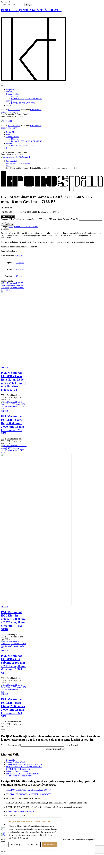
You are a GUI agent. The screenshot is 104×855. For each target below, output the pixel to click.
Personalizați (15, 844)
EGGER (4, 367)
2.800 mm (20, 262)
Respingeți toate (32, 844)
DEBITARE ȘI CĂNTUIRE (23, 103)
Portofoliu (10, 92)
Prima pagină (11, 161)
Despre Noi (10, 89)
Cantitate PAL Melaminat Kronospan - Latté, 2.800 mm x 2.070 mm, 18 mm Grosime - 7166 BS (39, 219)
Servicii (9, 101)
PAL (8, 166)
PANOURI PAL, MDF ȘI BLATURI (26, 98)
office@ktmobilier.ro (9, 112)
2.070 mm (20, 269)
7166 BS (19, 256)
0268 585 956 (35, 110)
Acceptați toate (49, 844)
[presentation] (2, 729)
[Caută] (2, 119)
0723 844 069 (14, 110)
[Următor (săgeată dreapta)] (5, 851)
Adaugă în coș (7, 224)
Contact (9, 105)
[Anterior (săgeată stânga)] (2, 851)
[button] (2, 731)
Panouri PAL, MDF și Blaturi (18, 163)
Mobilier (14, 96)
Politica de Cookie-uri (20, 838)
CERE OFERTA (8, 217)
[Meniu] (2, 83)
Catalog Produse (12, 94)
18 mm (19, 276)
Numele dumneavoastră (10, 745)
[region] (33, 833)
